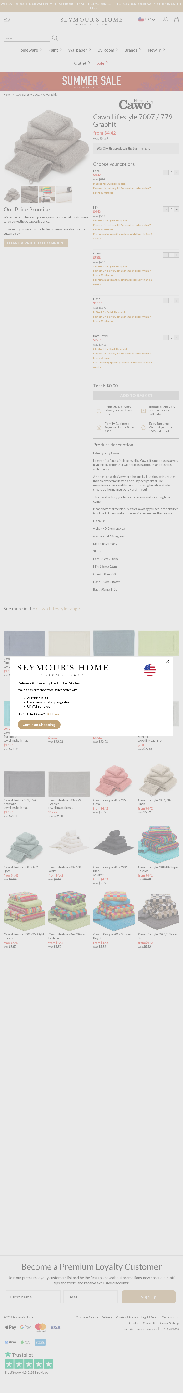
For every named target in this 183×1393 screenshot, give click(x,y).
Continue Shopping (39, 725)
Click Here (52, 714)
